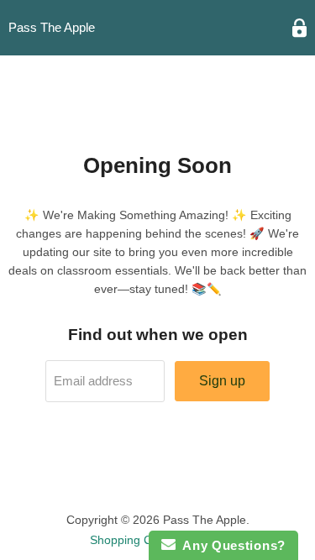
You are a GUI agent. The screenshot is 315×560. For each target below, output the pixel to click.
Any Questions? (231, 545)
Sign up (222, 381)
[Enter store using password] (299, 28)
